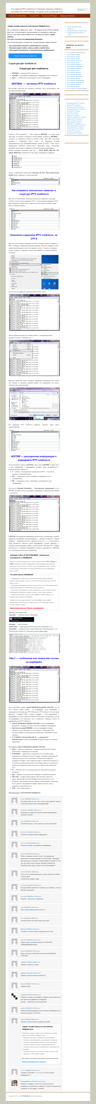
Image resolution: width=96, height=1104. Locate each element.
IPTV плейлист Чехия (73, 62)
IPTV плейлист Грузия (73, 58)
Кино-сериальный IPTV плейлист (76, 125)
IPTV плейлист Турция (73, 54)
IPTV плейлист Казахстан (74, 60)
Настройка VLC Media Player (17, 16)
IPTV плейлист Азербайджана (75, 80)
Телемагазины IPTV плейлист (75, 129)
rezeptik (23, 962)
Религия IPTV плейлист (74, 131)
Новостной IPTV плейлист (74, 121)
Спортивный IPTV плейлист (75, 133)
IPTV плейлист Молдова (74, 68)
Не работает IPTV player (49, 16)
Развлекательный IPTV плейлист (76, 117)
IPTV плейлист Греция (73, 56)
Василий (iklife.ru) (26, 1081)
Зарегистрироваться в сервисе (34, 1061)
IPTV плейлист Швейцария (74, 66)
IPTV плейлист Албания (74, 84)
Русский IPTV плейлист (74, 111)
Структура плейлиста (67, 16)
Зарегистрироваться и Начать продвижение (27, 608)
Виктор (23, 929)
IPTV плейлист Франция (74, 72)
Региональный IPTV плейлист (75, 127)
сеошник (23, 995)
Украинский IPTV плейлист (74, 119)
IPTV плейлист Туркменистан (75, 82)
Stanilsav (23, 973)
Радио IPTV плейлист (73, 115)
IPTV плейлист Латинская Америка (77, 88)
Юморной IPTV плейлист (74, 123)
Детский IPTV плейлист (74, 105)
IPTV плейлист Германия (74, 64)
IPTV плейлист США (73, 70)
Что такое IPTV (34, 16)
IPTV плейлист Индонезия (74, 76)
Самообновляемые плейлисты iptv (77, 31)
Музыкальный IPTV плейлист (75, 107)
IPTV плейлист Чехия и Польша (76, 52)
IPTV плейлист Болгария (74, 74)
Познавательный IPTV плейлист (76, 109)
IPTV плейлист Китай (73, 86)
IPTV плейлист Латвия (73, 78)
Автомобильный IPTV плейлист (76, 103)
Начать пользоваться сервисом (25, 56)
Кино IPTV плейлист (73, 113)
